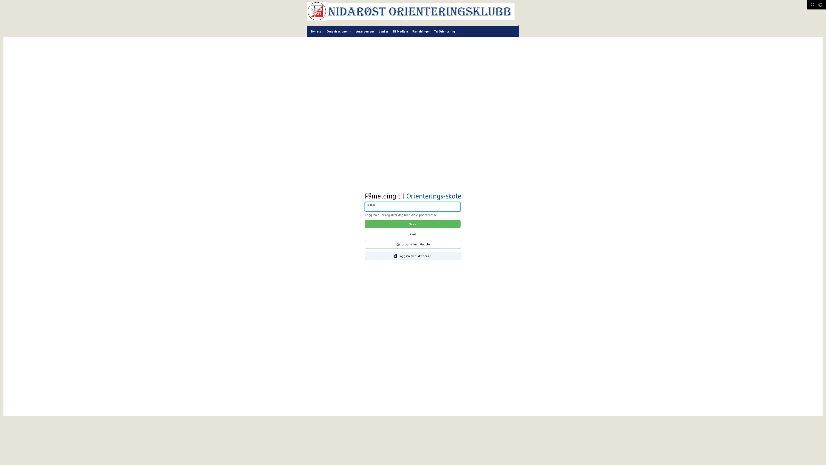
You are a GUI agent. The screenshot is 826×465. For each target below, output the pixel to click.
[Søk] (813, 5)
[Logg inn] (820, 5)
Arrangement (365, 31)
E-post (371, 204)
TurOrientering (444, 31)
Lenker (383, 31)
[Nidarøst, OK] (413, 13)
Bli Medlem (400, 31)
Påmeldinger (421, 31)
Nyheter (316, 31)
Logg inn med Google (416, 244)
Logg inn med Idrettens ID (416, 256)
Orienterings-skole (433, 195)
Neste (412, 224)
